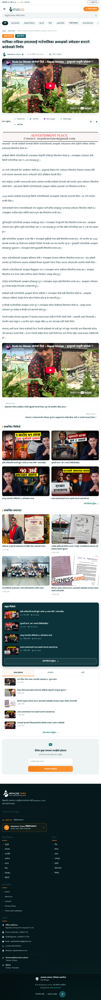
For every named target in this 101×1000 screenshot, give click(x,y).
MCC (50, 23)
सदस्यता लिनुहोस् (50, 768)
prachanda (15, 23)
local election (88, 23)
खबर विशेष (11, 31)
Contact (8, 901)
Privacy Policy (10, 906)
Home (7, 891)
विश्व (6, 868)
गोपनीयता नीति (39, 994)
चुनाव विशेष (20, 36)
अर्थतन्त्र (7, 858)
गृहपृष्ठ (4, 31)
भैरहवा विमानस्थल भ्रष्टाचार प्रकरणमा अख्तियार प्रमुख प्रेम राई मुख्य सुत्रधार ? (42, 690)
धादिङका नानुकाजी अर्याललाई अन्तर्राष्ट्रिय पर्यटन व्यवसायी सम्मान (24, 546)
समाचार (7, 849)
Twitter (35, 118)
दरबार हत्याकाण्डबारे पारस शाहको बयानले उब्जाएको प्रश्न (70, 498)
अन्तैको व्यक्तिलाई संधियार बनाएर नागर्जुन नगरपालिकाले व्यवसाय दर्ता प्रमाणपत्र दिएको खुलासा (74, 547)
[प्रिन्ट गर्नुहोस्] (90, 121)
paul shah (60, 23)
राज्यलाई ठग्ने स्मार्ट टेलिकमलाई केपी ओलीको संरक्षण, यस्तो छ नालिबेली (40, 722)
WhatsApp (67, 118)
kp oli (42, 23)
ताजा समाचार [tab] (18, 672)
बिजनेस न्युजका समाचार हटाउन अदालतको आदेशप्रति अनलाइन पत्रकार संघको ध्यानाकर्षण (75, 589)
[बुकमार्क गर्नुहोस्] (96, 121)
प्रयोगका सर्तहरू (52, 994)
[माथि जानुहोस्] (62, 994)
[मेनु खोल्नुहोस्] (4, 9)
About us (8, 896)
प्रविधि (57, 863)
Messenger (51, 118)
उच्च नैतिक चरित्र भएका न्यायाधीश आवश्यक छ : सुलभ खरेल (37, 679)
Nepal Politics (29, 23)
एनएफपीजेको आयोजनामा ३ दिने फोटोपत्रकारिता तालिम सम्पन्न (23, 588)
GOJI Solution (55, 987)
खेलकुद (7, 872)
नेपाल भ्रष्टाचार (73, 23)
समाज (7, 863)
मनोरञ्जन (57, 858)
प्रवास (56, 853)
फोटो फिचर (58, 868)
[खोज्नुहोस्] (96, 15)
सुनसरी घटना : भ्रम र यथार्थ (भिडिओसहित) (65, 462)
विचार (56, 849)
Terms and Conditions (13, 910)
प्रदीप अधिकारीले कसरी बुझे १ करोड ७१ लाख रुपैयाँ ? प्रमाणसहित (24, 462)
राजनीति (7, 853)
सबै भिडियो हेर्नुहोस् (90, 503)
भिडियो (7, 877)
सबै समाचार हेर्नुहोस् (49, 732)
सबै (5, 23)
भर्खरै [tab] (82, 672)
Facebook (21, 118)
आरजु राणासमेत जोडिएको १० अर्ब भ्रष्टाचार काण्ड (18, 498)
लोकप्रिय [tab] (50, 672)
